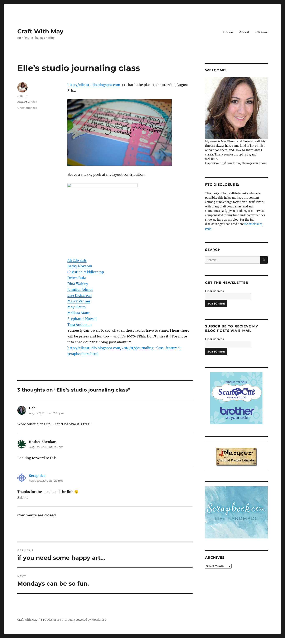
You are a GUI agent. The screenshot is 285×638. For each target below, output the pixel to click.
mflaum (22, 96)
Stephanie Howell (82, 319)
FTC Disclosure (51, 620)
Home (228, 32)
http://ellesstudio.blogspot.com (93, 85)
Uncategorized (27, 107)
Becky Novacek (79, 266)
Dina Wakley (77, 284)
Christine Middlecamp (85, 272)
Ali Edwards (77, 260)
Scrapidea (37, 476)
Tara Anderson (79, 324)
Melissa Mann (79, 313)
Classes (261, 32)
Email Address (214, 291)
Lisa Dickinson (79, 295)
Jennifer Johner (80, 289)
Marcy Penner (78, 301)
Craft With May (40, 31)
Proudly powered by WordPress (85, 620)
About (244, 32)
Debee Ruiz (76, 278)
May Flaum (76, 307)
